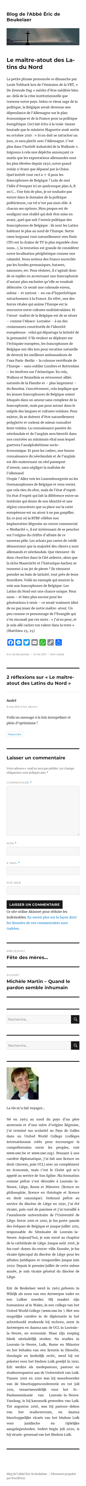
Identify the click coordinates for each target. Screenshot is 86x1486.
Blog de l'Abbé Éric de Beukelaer (27, 1474)
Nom (12, 843)
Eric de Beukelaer (18, 654)
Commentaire (19, 782)
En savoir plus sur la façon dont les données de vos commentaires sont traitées (42, 922)
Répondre (14, 734)
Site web (14, 882)
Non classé (57, 654)
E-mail (13, 863)
